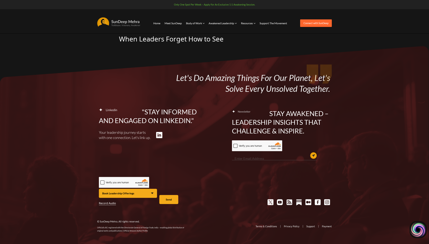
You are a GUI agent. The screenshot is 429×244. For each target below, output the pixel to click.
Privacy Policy (291, 226)
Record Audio (107, 203)
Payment (327, 226)
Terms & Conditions (266, 226)
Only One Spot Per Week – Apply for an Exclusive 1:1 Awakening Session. (214, 4)
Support (310, 226)
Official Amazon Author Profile (135, 231)
